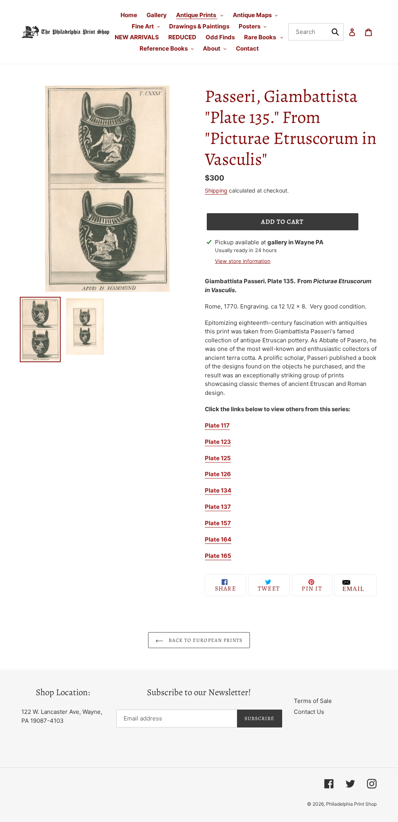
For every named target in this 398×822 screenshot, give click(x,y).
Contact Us (309, 711)
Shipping (216, 190)
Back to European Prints (205, 640)
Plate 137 (218, 506)
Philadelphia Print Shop (351, 804)
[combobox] (316, 31)
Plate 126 (218, 474)
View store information (243, 261)
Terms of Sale (313, 701)
